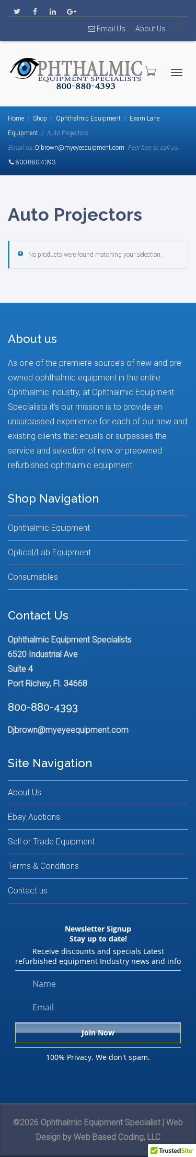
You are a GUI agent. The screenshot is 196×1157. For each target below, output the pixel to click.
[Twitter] (17, 8)
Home (16, 118)
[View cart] (149, 71)
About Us (150, 29)
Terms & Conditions (43, 866)
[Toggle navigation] (176, 72)
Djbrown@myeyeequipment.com (79, 147)
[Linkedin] (52, 8)
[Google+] (70, 8)
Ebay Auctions (34, 817)
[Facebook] (34, 8)
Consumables (33, 577)
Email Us (110, 29)
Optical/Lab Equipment (49, 552)
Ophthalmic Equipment (88, 118)
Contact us (28, 891)
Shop (40, 118)
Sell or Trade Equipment (51, 841)
